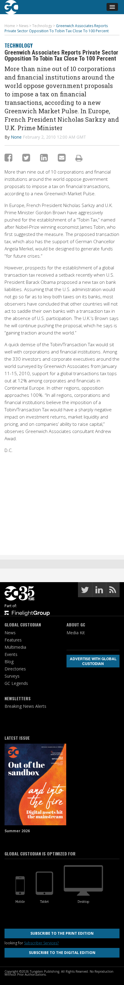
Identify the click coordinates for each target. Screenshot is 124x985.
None (16, 137)
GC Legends (16, 683)
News (10, 632)
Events (11, 654)
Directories (15, 669)
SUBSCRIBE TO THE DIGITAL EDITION (62, 952)
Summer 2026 (17, 830)
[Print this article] (79, 158)
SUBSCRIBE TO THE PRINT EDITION (62, 933)
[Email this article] (62, 157)
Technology (19, 45)
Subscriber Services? (41, 943)
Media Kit (76, 632)
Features (13, 640)
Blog (9, 661)
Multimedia (15, 647)
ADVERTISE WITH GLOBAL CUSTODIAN (93, 661)
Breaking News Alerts (25, 706)
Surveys (12, 676)
